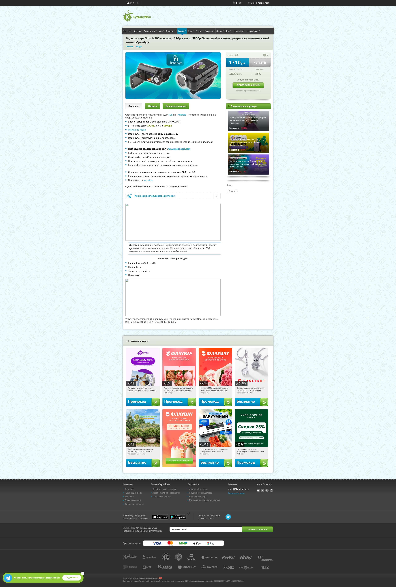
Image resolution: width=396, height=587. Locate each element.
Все (124, 31)
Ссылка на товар (137, 129)
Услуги (199, 31)
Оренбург (131, 3)
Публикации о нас (133, 492)
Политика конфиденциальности (204, 500)
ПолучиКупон (253, 31)
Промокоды (239, 31)
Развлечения (150, 31)
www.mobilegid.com (179, 148)
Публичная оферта (198, 496)
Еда (130, 31)
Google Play (178, 517)
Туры (191, 31)
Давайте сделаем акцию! (164, 489)
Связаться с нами (236, 493)
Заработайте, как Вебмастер (166, 492)
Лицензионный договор (201, 492)
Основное (133, 106)
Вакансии (129, 496)
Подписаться (72, 577)
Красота (138, 31)
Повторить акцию (248, 85)
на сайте (148, 180)
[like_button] (264, 55)
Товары (182, 31)
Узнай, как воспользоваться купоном (154, 195)
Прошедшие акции (162, 496)
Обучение (171, 31)
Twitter (267, 490)
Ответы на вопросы (134, 504)
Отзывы (152, 106)
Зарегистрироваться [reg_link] (260, 3)
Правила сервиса (133, 500)
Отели (220, 31)
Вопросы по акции (176, 106)
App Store (160, 517)
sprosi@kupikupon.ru (238, 489)
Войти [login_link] (238, 3)
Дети (228, 31)
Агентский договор (198, 489)
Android (182, 114)
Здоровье (210, 31)
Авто (161, 31)
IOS (171, 114)
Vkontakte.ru (262, 490)
